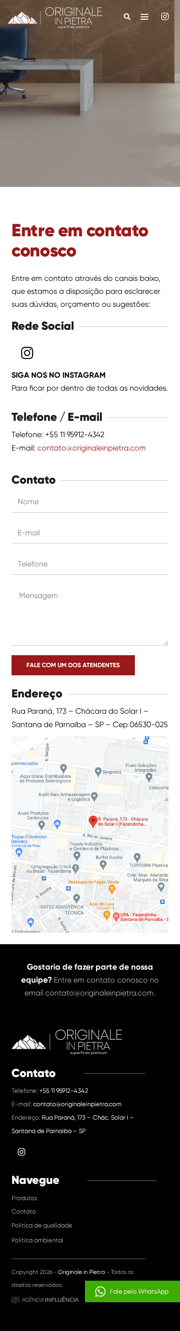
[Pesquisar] (127, 17)
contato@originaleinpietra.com (91, 447)
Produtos (24, 1198)
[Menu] (144, 17)
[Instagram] (164, 16)
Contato (24, 1211)
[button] (132, 1291)
